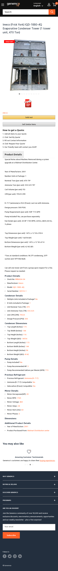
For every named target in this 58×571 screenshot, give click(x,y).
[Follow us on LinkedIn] (20, 556)
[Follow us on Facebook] (4, 556)
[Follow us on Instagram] (15, 556)
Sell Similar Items (29, 124)
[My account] (49, 4)
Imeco (5, 113)
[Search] (52, 12)
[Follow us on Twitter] (10, 556)
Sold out (29, 117)
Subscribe (11, 535)
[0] (54, 4)
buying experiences (47, 460)
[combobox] (26, 12)
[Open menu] (2, 5)
